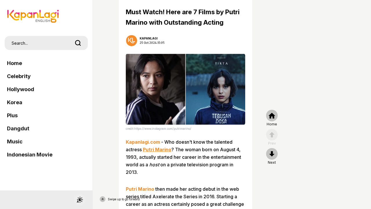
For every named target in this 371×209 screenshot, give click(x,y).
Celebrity (19, 76)
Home (14, 63)
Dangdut (18, 128)
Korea (14, 102)
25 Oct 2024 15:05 (152, 43)
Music (15, 141)
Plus (12, 115)
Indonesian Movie (29, 155)
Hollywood (20, 89)
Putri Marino (157, 149)
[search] (78, 43)
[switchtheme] (80, 200)
